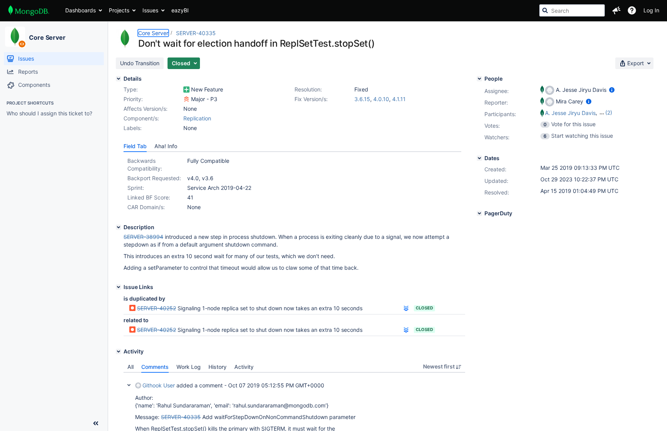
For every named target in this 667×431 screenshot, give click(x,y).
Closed (424, 308)
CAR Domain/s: (146, 207)
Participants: (500, 114)
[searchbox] (572, 10)
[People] (479, 78)
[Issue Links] (118, 287)
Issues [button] (150, 10)
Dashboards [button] (80, 10)
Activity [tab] (244, 366)
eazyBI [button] (180, 10)
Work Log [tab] (188, 366)
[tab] (135, 146)
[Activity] (118, 351)
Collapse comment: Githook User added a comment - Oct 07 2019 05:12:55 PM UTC (129, 385)
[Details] (118, 78)
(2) (608, 112)
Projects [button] (119, 10)
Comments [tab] (155, 366)
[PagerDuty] (479, 213)
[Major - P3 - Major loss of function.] (186, 99)
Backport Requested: (154, 178)
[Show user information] (612, 89)
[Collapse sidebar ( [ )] (96, 423)
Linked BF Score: (148, 197)
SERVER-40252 (156, 308)
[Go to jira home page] (29, 10)
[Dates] (479, 158)
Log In (651, 10)
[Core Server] (15, 36)
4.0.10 (381, 99)
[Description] (118, 227)
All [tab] (130, 366)
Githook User (158, 385)
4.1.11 (399, 99)
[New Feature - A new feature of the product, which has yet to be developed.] (186, 89)
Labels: (133, 128)
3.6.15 (362, 99)
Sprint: (135, 187)
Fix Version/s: (311, 99)
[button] (616, 10)
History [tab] (217, 366)
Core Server (47, 37)
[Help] (632, 10)
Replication (197, 118)
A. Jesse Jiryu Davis (570, 113)
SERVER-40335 (196, 33)
